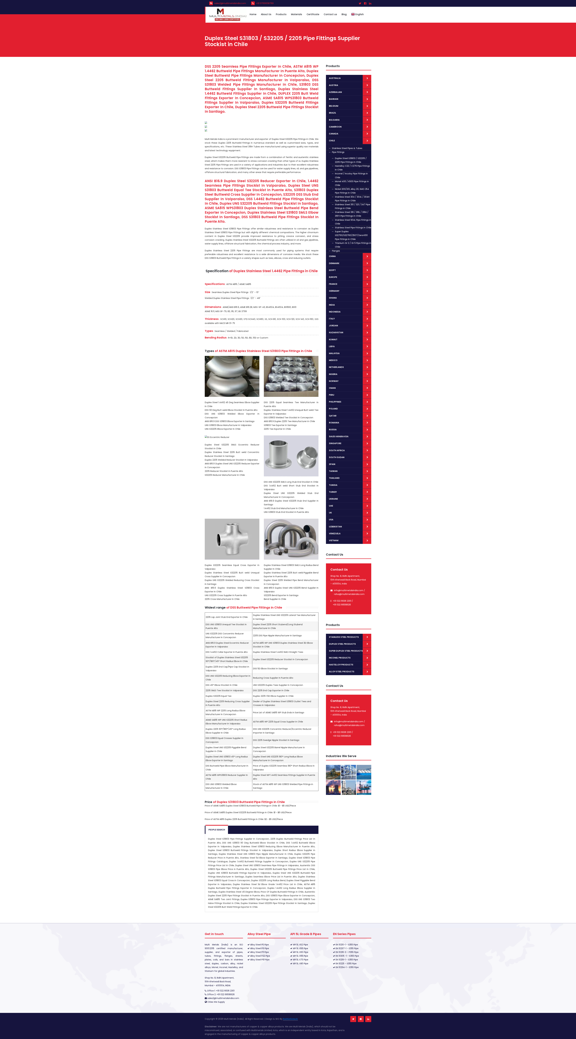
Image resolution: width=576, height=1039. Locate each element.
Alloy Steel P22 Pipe (260, 955)
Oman (332, 387)
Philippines (335, 401)
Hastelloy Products (341, 664)
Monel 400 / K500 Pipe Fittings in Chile (352, 183)
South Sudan (336, 457)
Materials (296, 14)
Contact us (330, 14)
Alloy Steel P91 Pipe (260, 959)
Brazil (332, 112)
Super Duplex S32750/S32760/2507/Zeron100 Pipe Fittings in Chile (351, 235)
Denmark (334, 263)
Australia (335, 78)
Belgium (333, 105)
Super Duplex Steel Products (346, 650)
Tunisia (333, 485)
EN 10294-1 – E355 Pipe (347, 967)
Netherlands (336, 367)
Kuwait (333, 339)
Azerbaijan (335, 92)
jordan (333, 325)
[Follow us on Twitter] (353, 1019)
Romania (334, 422)
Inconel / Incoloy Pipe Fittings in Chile (351, 175)
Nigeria (333, 374)
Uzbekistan (335, 526)
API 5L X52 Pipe (300, 944)
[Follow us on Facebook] (361, 1019)
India (332, 304)
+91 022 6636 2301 (342, 600)
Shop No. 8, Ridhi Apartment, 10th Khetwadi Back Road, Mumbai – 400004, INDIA (219, 981)
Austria (333, 85)
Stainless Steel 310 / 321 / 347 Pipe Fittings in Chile (352, 206)
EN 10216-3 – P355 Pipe (346, 952)
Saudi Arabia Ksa (338, 436)
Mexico (333, 360)
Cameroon (335, 126)
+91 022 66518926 (342, 604)
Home (253, 14)
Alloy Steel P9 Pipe (259, 948)
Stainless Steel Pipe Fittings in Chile (353, 227)
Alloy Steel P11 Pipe (259, 952)
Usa (331, 519)
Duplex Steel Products (342, 643)
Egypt (332, 270)
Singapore (335, 443)
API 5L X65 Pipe (300, 955)
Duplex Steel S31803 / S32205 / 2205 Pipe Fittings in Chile (351, 160)
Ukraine (333, 498)
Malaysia (334, 353)
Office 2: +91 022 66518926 (220, 994)
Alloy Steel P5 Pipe (259, 944)
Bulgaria (334, 119)
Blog (344, 14)
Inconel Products (340, 657)
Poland (333, 408)
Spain (332, 464)
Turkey (333, 491)
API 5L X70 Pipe (300, 959)
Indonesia (334, 311)
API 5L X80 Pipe (300, 963)
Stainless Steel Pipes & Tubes (347, 148)
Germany (334, 290)
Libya (332, 346)
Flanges (336, 250)
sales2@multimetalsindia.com (230, 3)
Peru (331, 394)
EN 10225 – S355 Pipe (346, 963)
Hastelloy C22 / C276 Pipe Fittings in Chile (352, 167)
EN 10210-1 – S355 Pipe (346, 944)
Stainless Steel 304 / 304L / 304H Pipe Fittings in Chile (352, 198)
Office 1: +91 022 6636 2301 (220, 990)
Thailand (334, 478)
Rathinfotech (290, 1018)
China (332, 256)
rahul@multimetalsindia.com (349, 594)
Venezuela (334, 533)
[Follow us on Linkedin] (368, 1019)
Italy (332, 318)
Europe (333, 277)
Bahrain (333, 99)
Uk (330, 512)
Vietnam (333, 540)
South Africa (337, 450)
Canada (333, 133)
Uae (331, 505)
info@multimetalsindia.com (348, 590)
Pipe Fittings (338, 152)
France (333, 284)
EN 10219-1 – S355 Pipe (346, 959)
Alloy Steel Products (341, 671)
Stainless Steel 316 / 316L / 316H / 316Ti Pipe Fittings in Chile (351, 214)
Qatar (332, 415)
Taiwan (333, 471)
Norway (333, 381)
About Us (266, 14)
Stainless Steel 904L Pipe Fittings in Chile (353, 221)
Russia (333, 429)
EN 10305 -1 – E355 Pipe (347, 955)
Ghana (333, 297)
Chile (332, 140)
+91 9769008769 (265, 3)
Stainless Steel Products (344, 637)
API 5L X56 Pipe (300, 948)
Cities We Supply (216, 1001)
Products (281, 14)
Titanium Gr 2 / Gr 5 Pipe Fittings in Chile (353, 245)
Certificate (313, 14)
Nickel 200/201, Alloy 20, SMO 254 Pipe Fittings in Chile (352, 191)
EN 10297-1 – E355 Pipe (346, 948)
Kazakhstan (336, 332)
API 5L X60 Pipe (300, 952)
